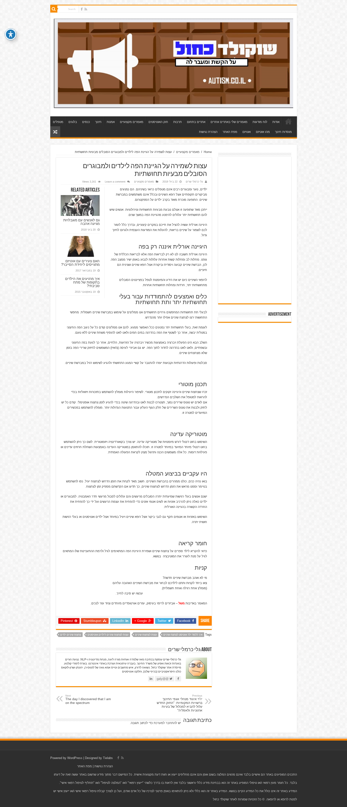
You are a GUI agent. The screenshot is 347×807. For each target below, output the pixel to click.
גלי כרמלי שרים (194, 181)
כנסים (86, 122)
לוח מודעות (260, 122)
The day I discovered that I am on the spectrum (88, 699)
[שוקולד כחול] (173, 62)
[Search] (53, 9)
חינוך (98, 122)
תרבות (177, 122)
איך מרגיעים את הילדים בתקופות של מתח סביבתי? (82, 282)
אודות (275, 122)
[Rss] (86, 9)
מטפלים (58, 122)
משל (181, 603)
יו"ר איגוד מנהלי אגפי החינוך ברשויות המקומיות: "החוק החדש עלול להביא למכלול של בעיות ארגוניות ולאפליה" (179, 703)
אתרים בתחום (196, 122)
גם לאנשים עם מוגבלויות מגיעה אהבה (81, 222)
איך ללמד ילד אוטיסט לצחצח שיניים (183, 634)
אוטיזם (246, 132)
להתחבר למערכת (165, 723)
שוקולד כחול (288, 121)
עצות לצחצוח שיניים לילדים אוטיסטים (108, 634)
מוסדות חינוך (283, 132)
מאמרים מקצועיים (131, 122)
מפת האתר (230, 132)
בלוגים (72, 122)
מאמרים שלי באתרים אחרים (229, 122)
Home (208, 152)
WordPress (74, 758)
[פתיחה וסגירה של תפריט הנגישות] (10, 34)
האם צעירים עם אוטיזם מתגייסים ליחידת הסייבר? (80, 262)
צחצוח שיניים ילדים (70, 634)
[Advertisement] (254, 230)
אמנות (111, 122)
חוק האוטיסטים (158, 122)
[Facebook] (81, 9)
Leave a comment (115, 181)
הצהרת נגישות (208, 132)
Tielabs (108, 758)
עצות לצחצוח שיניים (146, 634)
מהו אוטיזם (263, 132)
